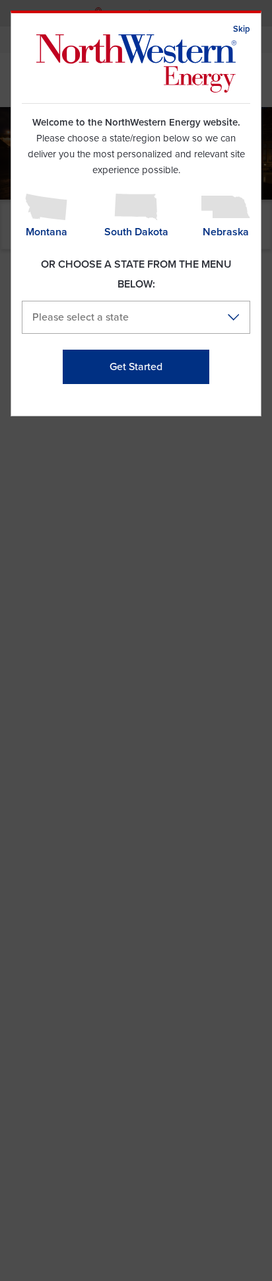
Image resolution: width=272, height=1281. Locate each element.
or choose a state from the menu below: (136, 274)
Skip (241, 29)
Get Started (136, 366)
